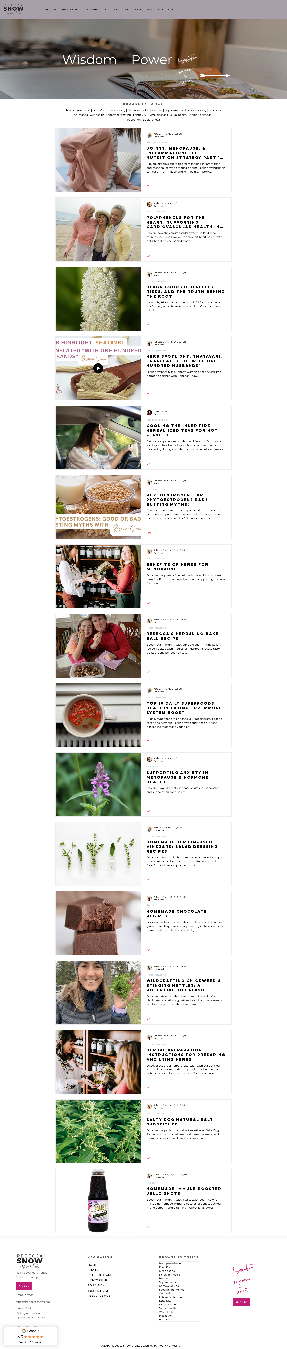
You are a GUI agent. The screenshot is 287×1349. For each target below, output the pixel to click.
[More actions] (225, 135)
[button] (187, 57)
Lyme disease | (158, 114)
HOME (92, 1264)
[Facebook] (280, 666)
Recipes (151, 905)
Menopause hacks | (79, 110)
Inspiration (133, 119)
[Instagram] (280, 682)
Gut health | (98, 114)
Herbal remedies (156, 211)
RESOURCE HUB (99, 1295)
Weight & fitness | (201, 114)
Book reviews (152, 119)
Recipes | (158, 110)
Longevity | (140, 114)
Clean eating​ (116, 110)
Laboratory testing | (119, 114)
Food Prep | (100, 110)
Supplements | (175, 110)
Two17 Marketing (169, 1345)
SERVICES (94, 1270)
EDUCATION (96, 1285)
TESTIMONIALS (98, 1290)
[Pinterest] (280, 674)
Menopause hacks (157, 142)
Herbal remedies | (140, 110)
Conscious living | (197, 110)
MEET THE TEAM (99, 1275)
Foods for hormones (158, 489)
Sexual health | (179, 114)
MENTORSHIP (97, 1280)
